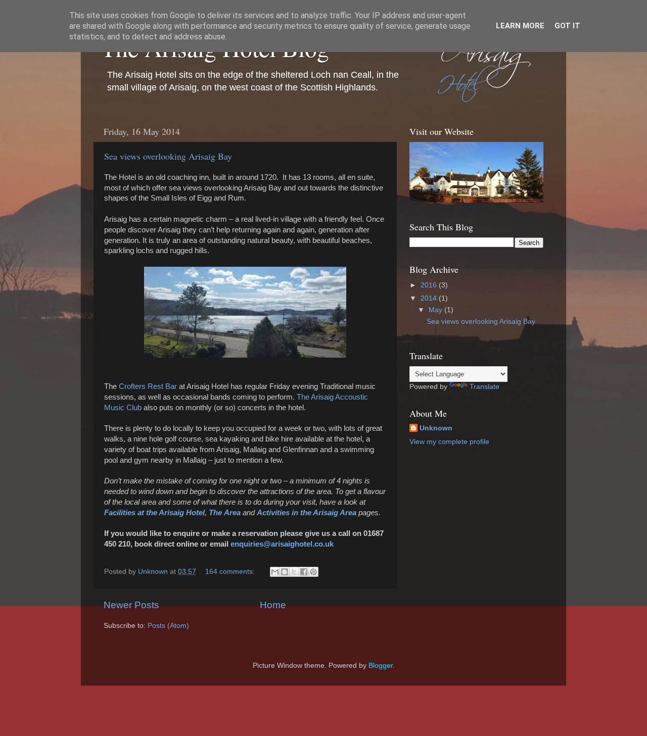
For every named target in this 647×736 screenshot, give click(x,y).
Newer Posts (131, 605)
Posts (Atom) (168, 625)
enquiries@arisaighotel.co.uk (282, 544)
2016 (430, 285)
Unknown (436, 428)
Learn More (520, 25)
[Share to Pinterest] (313, 572)
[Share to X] (294, 572)
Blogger (380, 665)
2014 (430, 298)
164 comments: (231, 571)
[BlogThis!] (285, 572)
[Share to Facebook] (304, 572)
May (436, 310)
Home (273, 605)
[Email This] (275, 572)
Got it (567, 25)
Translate (484, 386)
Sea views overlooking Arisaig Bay (168, 156)
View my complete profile (449, 442)
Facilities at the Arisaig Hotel (154, 513)
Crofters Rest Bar (148, 386)
